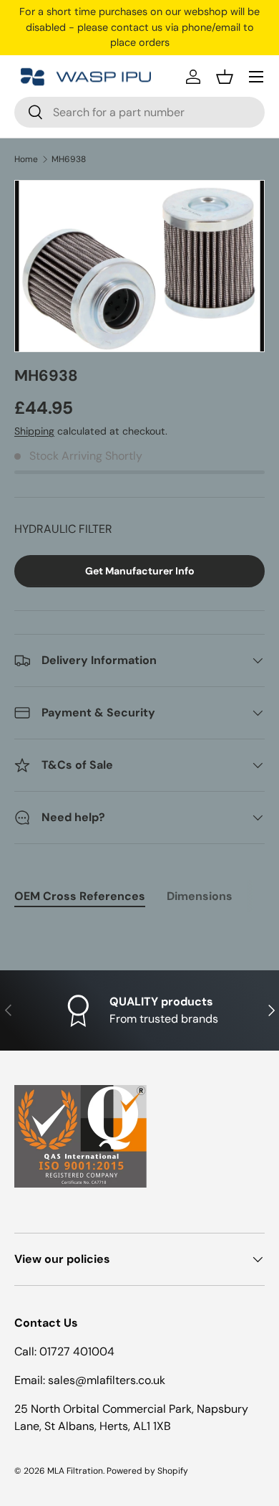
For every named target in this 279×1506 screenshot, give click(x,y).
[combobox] (139, 112)
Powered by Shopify (147, 1471)
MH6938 (69, 159)
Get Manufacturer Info (140, 570)
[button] (224, 77)
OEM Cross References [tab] (79, 896)
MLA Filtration (75, 1471)
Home (26, 159)
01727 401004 (76, 1351)
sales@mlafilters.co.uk (106, 1380)
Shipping (34, 431)
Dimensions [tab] (199, 896)
